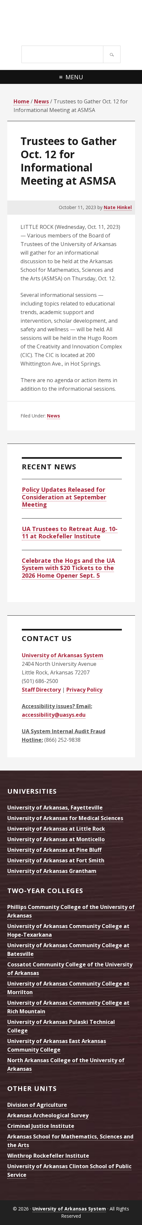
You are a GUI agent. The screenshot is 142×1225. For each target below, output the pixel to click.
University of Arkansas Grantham (51, 871)
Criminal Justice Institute (40, 1126)
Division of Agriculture (37, 1104)
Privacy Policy (84, 689)
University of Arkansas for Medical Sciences (65, 818)
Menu (74, 77)
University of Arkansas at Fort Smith (55, 860)
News (53, 416)
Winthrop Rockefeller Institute (48, 1155)
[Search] (112, 54)
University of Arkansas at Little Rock (56, 828)
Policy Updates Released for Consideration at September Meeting (64, 497)
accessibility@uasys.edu (54, 714)
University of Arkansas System (71, 21)
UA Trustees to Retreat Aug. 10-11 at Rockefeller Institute (70, 532)
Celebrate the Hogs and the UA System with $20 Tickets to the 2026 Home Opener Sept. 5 (68, 568)
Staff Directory (41, 689)
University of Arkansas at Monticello (56, 839)
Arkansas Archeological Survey (48, 1115)
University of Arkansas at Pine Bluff (54, 849)
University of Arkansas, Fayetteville (55, 807)
